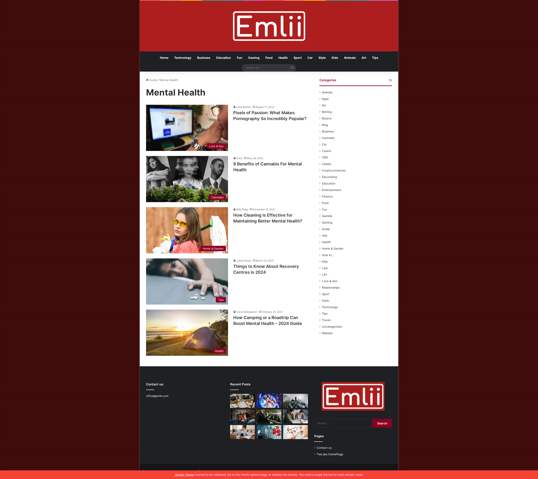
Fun (239, 57)
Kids (335, 57)
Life (324, 274)
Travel (326, 320)
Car (310, 57)
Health (283, 57)
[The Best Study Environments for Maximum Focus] (242, 432)
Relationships (331, 287)
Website (327, 333)
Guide (326, 229)
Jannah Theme (184, 474)
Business (203, 57)
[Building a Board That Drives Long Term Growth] (295, 401)
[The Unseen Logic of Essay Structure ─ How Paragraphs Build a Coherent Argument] (295, 417)
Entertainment (331, 190)
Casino (326, 151)
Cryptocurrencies (333, 170)
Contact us (324, 447)
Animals (350, 57)
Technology (182, 57)
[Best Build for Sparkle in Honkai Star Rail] (269, 401)
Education (223, 57)
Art (364, 57)
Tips (375, 57)
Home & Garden (332, 248)
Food (269, 57)
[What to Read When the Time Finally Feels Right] (242, 417)
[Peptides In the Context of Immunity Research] (295, 432)
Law (325, 268)
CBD (325, 157)
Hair (324, 235)
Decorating (329, 177)
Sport (298, 57)
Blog (325, 125)
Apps (325, 99)
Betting (327, 112)
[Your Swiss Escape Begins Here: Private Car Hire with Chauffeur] (269, 417)
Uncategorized (332, 326)
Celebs (326, 164)
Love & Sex (329, 281)
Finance (327, 196)
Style (322, 57)
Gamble (327, 216)
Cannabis (328, 138)
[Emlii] (269, 26)
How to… (328, 255)
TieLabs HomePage (330, 454)
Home (164, 57)
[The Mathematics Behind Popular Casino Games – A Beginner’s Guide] (269, 432)
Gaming (254, 57)
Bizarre (326, 118)
